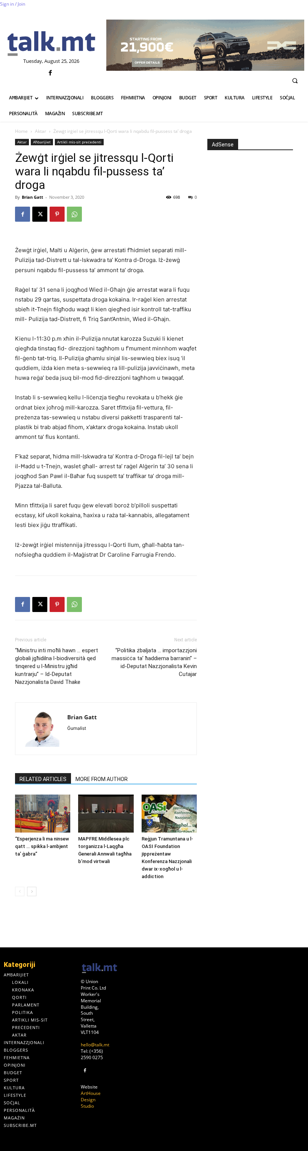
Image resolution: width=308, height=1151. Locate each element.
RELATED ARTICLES (43, 779)
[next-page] (31, 891)
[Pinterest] (57, 214)
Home (21, 131)
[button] (294, 80)
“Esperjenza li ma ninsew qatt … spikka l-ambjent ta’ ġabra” (42, 846)
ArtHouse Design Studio (91, 1099)
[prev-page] (19, 891)
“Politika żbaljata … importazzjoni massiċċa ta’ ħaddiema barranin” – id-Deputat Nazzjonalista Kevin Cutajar (154, 662)
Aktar (40, 131)
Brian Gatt (32, 197)
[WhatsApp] (74, 214)
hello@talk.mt (95, 1044)
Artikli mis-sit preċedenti (79, 142)
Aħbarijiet (42, 142)
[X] (39, 214)
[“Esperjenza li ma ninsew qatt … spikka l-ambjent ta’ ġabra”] (42, 814)
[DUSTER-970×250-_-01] (205, 45)
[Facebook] (50, 73)
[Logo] (51, 44)
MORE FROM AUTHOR (101, 779)
